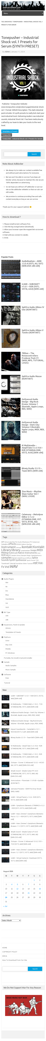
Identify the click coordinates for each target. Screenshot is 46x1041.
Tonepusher (6, 135)
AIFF (2, 542)
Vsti (7, 566)
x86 (6, 620)
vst (35, 563)
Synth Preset (31, 560)
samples (6, 557)
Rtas (7, 595)
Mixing (4, 552)
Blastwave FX (27, 542)
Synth (12, 560)
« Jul (5, 906)
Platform (7, 637)
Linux (7, 640)
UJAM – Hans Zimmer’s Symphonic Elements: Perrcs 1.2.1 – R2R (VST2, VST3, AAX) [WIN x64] (27, 816)
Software (7, 674)
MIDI (40, 550)
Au (6, 586)
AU (11, 542)
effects (12, 543)
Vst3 (7, 607)
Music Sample (10, 669)
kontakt (27, 547)
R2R (3, 555)
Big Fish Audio (17, 542)
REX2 (8, 555)
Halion (23, 544)
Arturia (7, 542)
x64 (6, 615)
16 (40, 889)
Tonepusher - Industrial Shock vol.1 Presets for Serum (22, 139)
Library (8, 628)
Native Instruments (27, 552)
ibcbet (6, 1023)
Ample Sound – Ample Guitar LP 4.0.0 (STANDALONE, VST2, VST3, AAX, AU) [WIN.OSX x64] (24, 834)
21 (29, 893)
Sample (6, 662)
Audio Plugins (9, 579)
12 (17, 889)
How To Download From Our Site (14, 960)
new (38, 553)
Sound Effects (27, 558)
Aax (6, 582)
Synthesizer (20, 560)
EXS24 (19, 544)
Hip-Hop (29, 544)
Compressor (36, 542)
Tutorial (12, 563)
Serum (14, 558)
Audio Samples (10, 665)
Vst (6, 603)
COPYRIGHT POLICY (9, 952)
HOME (4, 948)
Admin (7, 52)
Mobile (8, 649)
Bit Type (7, 612)
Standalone (9, 599)
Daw (7, 678)
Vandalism (19, 563)
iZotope (18, 547)
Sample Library (16, 555)
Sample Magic (26, 555)
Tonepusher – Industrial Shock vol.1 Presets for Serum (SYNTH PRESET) (20, 42)
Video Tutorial (28, 563)
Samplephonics (36, 555)
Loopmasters (25, 550)
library (15, 550)
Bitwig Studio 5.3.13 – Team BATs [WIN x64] (27, 737)
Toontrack (5, 563)
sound (19, 558)
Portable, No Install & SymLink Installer (18, 658)
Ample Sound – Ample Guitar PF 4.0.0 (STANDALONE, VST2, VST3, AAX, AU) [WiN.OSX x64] (24, 773)
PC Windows (10, 653)
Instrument (8, 547)
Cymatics (4, 544)
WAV (14, 566)
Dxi (6, 591)
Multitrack (13, 553)
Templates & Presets (10, 131)
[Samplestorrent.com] (23, 10)
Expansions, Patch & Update (14, 625)
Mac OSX (8, 645)
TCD (37, 560)
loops (33, 550)
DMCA (4, 956)
